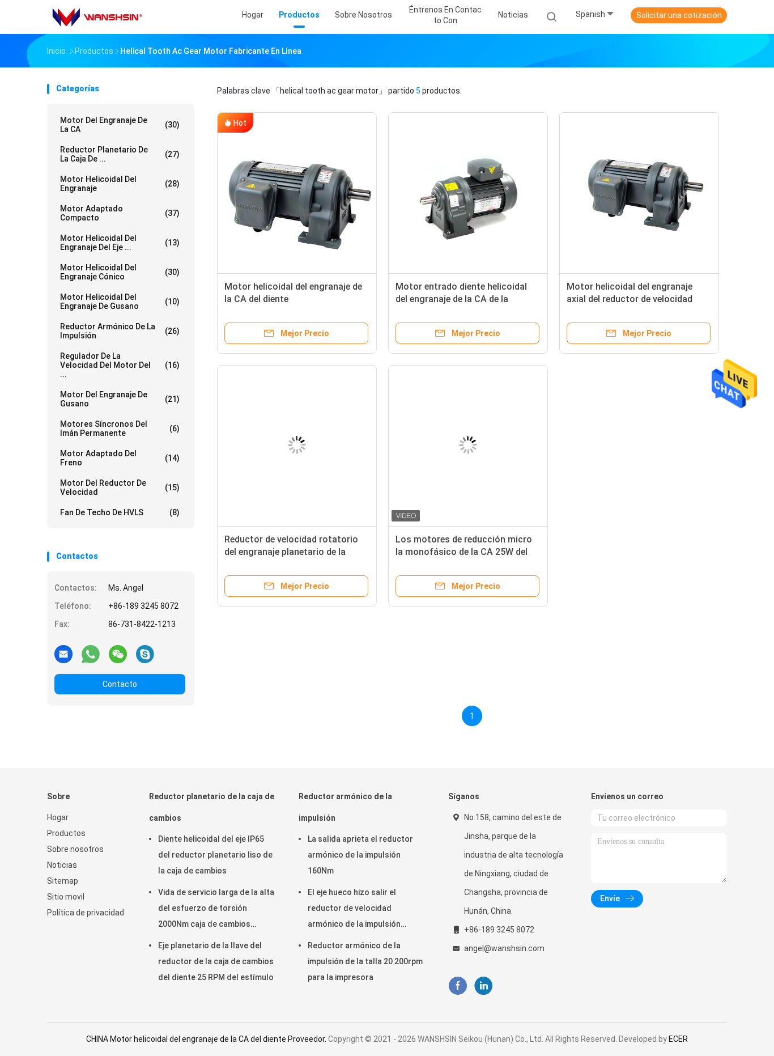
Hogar (58, 817)
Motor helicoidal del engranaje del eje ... (120, 243)
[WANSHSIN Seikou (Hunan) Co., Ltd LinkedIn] (483, 986)
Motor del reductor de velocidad (120, 487)
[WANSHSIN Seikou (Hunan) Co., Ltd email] (63, 653)
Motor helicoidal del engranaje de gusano (120, 301)
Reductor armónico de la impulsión (120, 331)
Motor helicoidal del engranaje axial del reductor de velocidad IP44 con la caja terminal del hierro (638, 299)
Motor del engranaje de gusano (120, 399)
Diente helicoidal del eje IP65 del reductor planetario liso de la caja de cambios (215, 854)
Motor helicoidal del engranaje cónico (120, 272)
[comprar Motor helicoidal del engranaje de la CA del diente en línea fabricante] (297, 192)
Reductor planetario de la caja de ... (120, 154)
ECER (678, 1039)
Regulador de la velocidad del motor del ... (120, 365)
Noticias (62, 865)
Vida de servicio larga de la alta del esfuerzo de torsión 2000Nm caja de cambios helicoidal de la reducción (216, 910)
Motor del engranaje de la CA (120, 125)
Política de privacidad (85, 912)
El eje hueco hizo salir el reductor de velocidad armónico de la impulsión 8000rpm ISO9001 (354, 910)
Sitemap (62, 880)
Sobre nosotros (75, 849)
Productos (66, 833)
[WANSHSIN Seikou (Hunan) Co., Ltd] (97, 17)
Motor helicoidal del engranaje (120, 184)
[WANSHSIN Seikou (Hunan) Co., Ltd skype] (145, 653)
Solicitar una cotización (679, 15)
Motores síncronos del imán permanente (120, 428)
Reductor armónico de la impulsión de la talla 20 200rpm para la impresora (365, 961)
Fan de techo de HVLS (120, 512)
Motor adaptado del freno (120, 458)
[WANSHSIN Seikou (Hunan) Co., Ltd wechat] (118, 653)
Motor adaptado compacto (120, 213)
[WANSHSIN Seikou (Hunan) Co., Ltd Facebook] (457, 986)
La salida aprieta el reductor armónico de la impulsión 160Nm (360, 854)
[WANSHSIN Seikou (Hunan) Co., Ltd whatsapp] (91, 653)
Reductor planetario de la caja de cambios (211, 807)
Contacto (120, 684)
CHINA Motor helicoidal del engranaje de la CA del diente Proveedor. (207, 1039)
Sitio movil (65, 896)
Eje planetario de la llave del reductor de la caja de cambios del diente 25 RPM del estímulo (216, 961)
